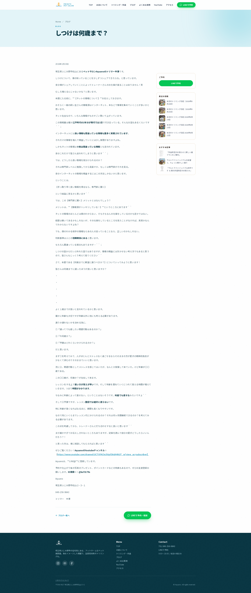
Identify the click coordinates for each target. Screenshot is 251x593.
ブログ (132, 5)
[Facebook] (71, 563)
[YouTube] (64, 563)
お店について (102, 5)
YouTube (158, 5)
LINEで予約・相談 (139, 515)
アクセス (169, 5)
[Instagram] (58, 563)
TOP (91, 5)
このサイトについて (62, 580)
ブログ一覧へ (64, 515)
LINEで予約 (188, 5)
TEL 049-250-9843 (167, 546)
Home (58, 21)
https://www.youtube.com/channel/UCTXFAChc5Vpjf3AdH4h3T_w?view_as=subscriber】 (103, 454)
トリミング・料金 (118, 5)
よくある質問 (144, 5)
